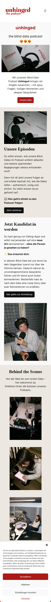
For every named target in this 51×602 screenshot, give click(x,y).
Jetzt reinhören (13, 210)
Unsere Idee (25, 100)
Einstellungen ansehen (25, 592)
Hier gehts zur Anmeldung (19, 294)
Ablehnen (25, 584)
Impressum (25, 598)
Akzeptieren (25, 576)
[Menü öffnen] (45, 10)
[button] (46, 545)
